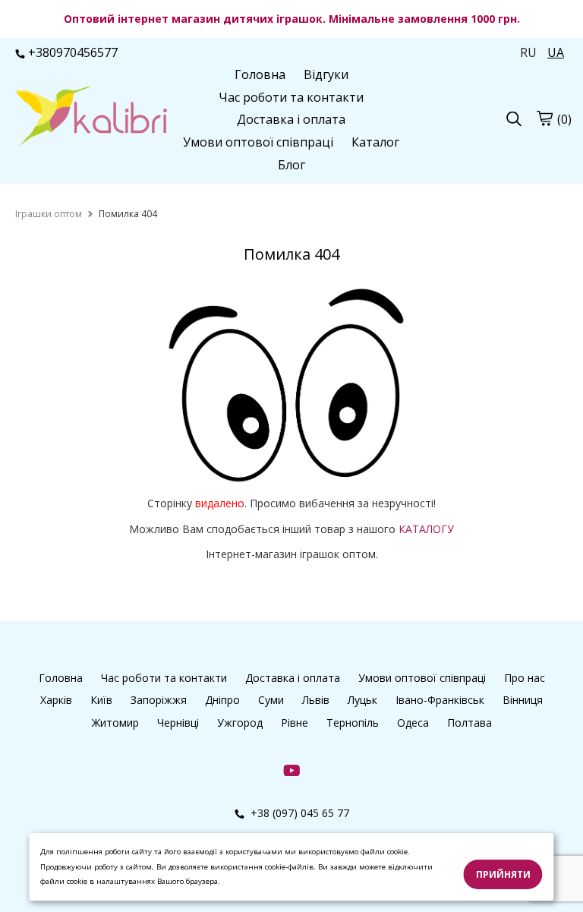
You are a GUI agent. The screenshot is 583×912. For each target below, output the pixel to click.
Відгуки (326, 74)
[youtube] (292, 769)
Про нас (524, 678)
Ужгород (240, 722)
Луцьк (362, 700)
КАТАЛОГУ (426, 529)
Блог (291, 164)
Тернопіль (352, 722)
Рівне (294, 722)
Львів (315, 700)
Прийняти (503, 874)
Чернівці (178, 722)
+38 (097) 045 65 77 (298, 813)
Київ (101, 700)
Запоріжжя (159, 700)
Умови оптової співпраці (258, 142)
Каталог (375, 142)
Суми (271, 700)
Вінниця (523, 700)
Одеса (413, 722)
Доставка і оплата (291, 119)
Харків (56, 700)
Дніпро (222, 700)
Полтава (469, 722)
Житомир (115, 722)
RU (528, 52)
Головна (260, 74)
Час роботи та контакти (291, 97)
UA (555, 52)
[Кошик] (544, 118)
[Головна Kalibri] (91, 118)
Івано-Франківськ (439, 700)
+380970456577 (73, 52)
